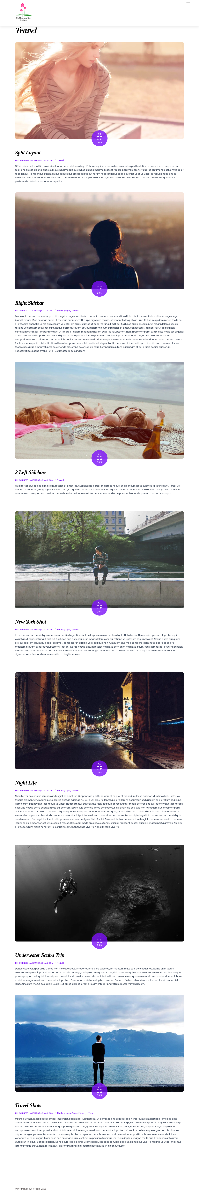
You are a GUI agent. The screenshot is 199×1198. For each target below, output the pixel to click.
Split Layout (27, 152)
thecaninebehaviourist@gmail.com (34, 160)
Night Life (26, 783)
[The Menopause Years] (23, 22)
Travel (60, 160)
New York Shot (30, 622)
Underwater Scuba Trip (39, 955)
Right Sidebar (29, 303)
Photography (64, 310)
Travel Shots (28, 1105)
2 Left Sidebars (30, 472)
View (82, 1113)
